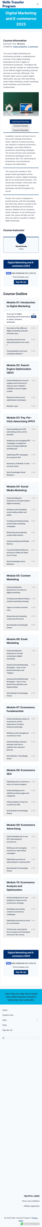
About (4, 1010)
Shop (4, 1025)
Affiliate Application (32, 1206)
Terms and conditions (31, 1201)
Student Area (7, 1015)
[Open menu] (38, 4)
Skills (4, 1020)
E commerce (33, 47)
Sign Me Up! (21, 282)
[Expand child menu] (37, 1020)
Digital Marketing (20, 47)
